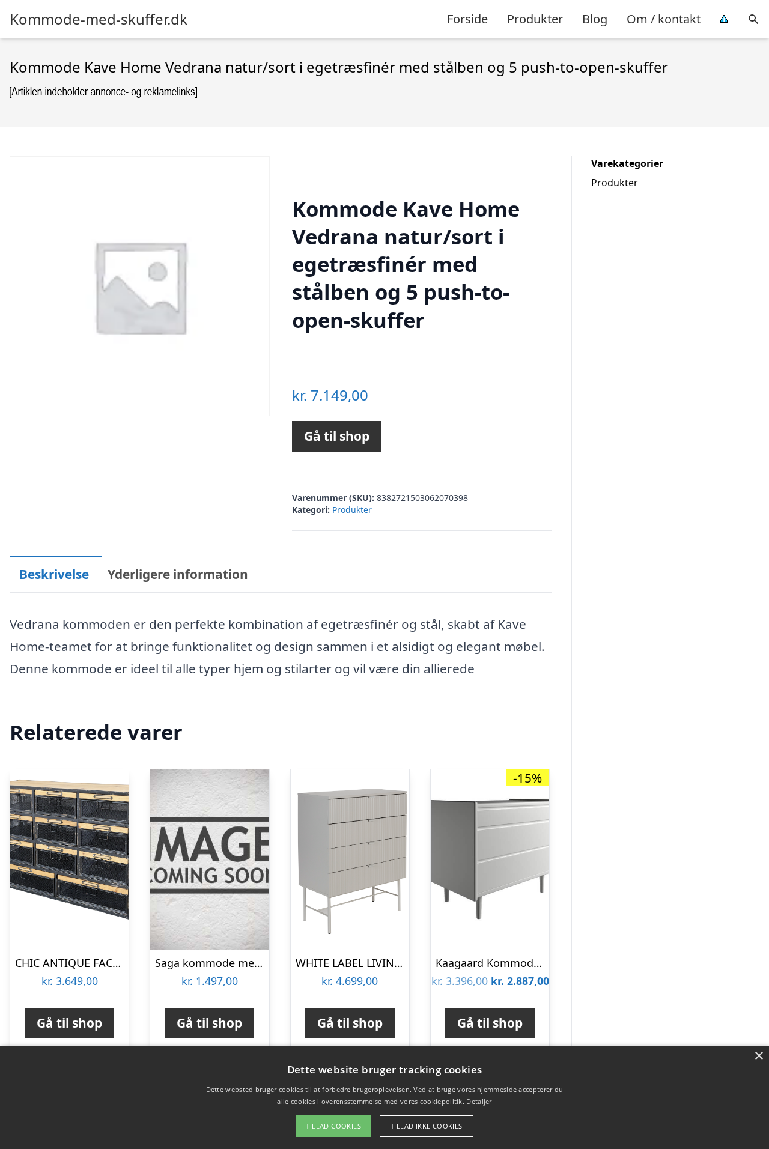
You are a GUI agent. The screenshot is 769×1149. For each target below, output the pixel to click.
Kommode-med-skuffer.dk (98, 19)
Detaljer (478, 1101)
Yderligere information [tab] (178, 574)
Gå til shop (336, 436)
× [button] (758, 1056)
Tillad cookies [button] (333, 1125)
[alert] (384, 1097)
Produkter (535, 19)
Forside (467, 19)
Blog (594, 19)
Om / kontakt (664, 19)
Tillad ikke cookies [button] (427, 1125)
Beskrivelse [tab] (54, 574)
